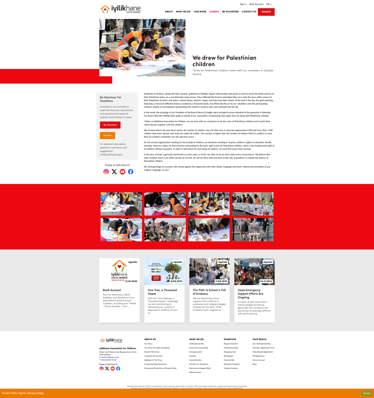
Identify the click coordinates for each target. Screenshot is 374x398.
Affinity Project (195, 372)
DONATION (230, 339)
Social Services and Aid (198, 348)
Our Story (148, 344)
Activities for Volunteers (198, 364)
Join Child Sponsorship (261, 344)
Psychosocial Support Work (200, 368)
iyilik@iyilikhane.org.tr (110, 357)
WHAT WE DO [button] (183, 12)
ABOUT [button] (169, 12)
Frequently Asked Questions (155, 364)
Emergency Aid (195, 352)
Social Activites (195, 360)
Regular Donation (231, 344)
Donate (107, 135)
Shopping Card (230, 352)
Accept (366, 393)
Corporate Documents (153, 356)
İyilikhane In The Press (153, 360)
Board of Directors (151, 352)
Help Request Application (263, 352)
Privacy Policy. (35, 393)
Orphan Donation (231, 368)
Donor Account (259, 360)
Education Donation (232, 364)
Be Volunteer (110, 125)
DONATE (266, 12)
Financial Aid (229, 360)
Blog (254, 364)
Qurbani (192, 356)
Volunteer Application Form (264, 348)
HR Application (259, 356)
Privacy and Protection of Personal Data (160, 368)
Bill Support (228, 356)
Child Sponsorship (196, 344)
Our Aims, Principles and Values (157, 348)
